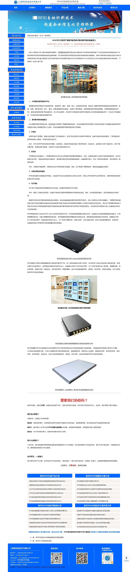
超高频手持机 (56, 567)
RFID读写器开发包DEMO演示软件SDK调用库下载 (92, 527)
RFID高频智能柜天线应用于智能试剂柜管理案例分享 (44, 518)
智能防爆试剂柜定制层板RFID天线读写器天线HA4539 (45, 485)
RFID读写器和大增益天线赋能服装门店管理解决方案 (92, 501)
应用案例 (16, 112)
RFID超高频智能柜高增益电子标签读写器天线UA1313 (45, 501)
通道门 (16, 64)
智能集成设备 (16, 40)
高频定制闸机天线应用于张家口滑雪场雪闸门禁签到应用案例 (47, 526)
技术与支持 (97, 8)
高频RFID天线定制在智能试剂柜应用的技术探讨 (91, 514)
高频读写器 (16, 44)
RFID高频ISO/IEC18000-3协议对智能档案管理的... (92, 485)
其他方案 (16, 102)
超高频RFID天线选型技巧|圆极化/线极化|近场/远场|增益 (93, 510)
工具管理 (16, 94)
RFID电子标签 (21, 567)
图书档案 (16, 86)
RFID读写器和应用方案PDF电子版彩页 (77, 532)
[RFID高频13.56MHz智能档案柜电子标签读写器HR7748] (74, 339)
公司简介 (32, 8)
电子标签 (16, 56)
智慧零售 (16, 90)
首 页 (41, 35)
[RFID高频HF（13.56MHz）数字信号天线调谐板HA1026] (74, 385)
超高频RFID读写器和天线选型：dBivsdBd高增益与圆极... (94, 522)
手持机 (16, 52)
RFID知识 (16, 122)
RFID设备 (49, 567)
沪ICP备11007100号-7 (22, 555)
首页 (16, 8)
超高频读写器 (16, 48)
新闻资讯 (48, 8)
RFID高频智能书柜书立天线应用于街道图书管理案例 (44, 514)
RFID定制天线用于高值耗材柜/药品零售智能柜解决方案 (93, 497)
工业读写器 (43, 567)
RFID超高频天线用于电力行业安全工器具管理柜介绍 (92, 493)
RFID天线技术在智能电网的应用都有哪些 (50, 537)
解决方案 (81, 8)
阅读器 (63, 567)
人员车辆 (16, 82)
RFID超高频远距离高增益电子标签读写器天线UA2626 (45, 497)
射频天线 (16, 60)
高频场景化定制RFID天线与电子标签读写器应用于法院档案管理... (48, 522)
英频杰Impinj (28, 567)
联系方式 (114, 8)
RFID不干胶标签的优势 (44, 541)
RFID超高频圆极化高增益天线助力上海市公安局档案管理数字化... (48, 510)
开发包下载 (16, 130)
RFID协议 (16, 126)
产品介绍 (64, 8)
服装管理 (16, 98)
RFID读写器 (36, 567)
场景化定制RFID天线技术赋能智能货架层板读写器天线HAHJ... (47, 481)
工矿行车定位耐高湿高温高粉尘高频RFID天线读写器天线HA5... (48, 489)
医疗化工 (16, 74)
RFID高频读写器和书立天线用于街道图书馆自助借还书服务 (94, 489)
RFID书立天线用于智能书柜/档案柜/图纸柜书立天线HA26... (46, 493)
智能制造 (16, 78)
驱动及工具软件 (16, 134)
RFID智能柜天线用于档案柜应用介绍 (88, 481)
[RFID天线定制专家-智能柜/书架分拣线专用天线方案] (28, 2)
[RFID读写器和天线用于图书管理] (74, 303)
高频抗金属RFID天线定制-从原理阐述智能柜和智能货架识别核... (96, 518)
